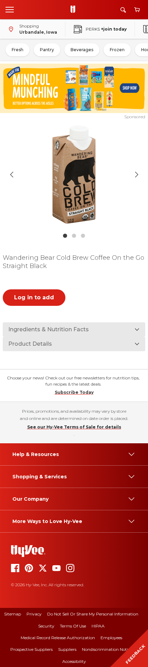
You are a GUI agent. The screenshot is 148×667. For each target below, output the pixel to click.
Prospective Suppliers (31, 649)
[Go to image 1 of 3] (65, 236)
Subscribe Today (74, 392)
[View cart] (136, 9)
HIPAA (98, 626)
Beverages (82, 49)
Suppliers (67, 649)
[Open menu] (10, 9)
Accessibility (74, 661)
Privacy (34, 613)
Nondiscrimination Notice (107, 649)
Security (46, 626)
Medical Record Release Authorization (58, 637)
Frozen (117, 49)
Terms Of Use (73, 626)
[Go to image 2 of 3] (74, 236)
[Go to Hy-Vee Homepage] (75, 9)
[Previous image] (12, 174)
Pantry (47, 49)
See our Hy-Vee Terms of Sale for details (74, 427)
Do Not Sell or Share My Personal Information (92, 613)
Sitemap (12, 613)
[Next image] (137, 174)
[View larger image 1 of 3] (74, 174)
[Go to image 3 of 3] (82, 236)
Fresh (17, 49)
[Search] (123, 10)
